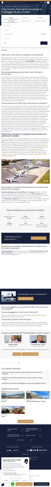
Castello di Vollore (30, 322)
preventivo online (6, 154)
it (40, 2)
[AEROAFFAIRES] (2, 2)
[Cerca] (44, 2)
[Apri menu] (48, 2)
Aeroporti (14, 6)
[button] (41, 484)
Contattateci (37, 475)
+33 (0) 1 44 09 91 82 (35, 154)
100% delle (12, 152)
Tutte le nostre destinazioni (25, 421)
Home (2, 6)
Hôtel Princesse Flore (40, 315)
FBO (25, 119)
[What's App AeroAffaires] (12, 484)
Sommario (4, 50)
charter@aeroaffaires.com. (8, 155)
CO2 (23, 152)
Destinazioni (8, 6)
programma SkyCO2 (36, 149)
